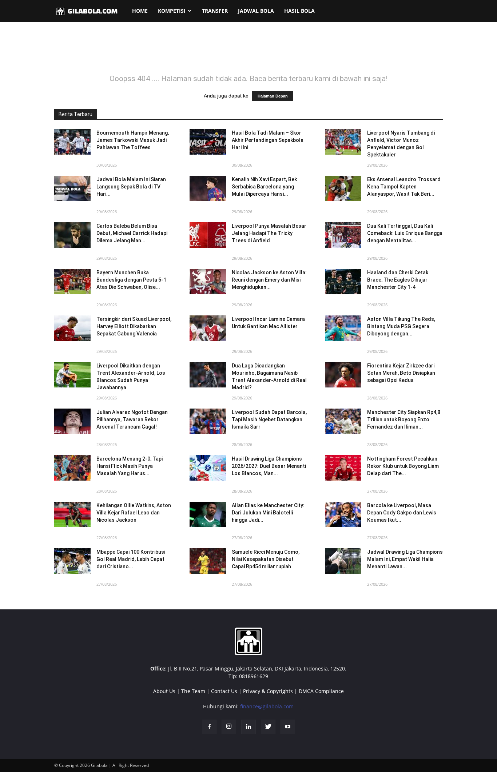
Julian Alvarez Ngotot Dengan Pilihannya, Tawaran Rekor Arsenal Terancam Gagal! (132, 419)
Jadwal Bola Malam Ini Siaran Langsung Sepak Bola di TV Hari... (131, 186)
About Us (164, 691)
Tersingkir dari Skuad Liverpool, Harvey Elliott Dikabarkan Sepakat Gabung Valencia (133, 326)
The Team (193, 691)
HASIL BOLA (299, 10)
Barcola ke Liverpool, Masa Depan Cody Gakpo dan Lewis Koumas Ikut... (401, 512)
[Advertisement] (248, 52)
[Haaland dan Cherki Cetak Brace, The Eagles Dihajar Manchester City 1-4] (343, 281)
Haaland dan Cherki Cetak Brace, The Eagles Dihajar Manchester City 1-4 (397, 280)
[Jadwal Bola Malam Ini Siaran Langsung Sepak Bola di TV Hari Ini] (72, 188)
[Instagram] (229, 727)
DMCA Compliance (321, 691)
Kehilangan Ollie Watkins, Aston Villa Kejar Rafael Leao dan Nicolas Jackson (133, 512)
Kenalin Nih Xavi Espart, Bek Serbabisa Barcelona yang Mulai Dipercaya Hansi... (264, 186)
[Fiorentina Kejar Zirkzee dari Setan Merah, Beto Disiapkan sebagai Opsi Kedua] (343, 374)
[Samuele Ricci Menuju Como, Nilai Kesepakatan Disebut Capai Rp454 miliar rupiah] (208, 561)
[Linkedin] (248, 727)
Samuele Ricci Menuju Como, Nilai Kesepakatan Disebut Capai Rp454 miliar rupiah (265, 559)
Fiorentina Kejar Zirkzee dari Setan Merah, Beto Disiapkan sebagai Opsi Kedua (401, 373)
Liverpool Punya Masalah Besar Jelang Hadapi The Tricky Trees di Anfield (269, 233)
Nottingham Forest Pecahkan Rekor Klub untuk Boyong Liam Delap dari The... (403, 466)
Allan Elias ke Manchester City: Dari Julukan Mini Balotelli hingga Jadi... (268, 512)
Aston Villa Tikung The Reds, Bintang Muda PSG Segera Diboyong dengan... (401, 326)
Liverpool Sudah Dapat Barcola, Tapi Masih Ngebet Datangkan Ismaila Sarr (269, 419)
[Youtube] (288, 727)
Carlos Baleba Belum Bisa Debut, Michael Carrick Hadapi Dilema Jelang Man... (131, 233)
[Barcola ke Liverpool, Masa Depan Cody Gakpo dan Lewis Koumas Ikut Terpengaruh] (343, 514)
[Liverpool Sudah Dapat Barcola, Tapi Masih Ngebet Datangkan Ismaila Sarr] (208, 421)
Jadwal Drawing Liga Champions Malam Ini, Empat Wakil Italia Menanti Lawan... (405, 559)
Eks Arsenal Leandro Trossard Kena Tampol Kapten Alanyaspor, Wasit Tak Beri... (404, 186)
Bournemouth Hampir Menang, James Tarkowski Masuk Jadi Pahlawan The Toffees (132, 140)
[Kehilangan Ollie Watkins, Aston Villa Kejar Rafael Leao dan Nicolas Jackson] (72, 514)
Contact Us (224, 691)
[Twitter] (268, 727)
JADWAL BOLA (256, 10)
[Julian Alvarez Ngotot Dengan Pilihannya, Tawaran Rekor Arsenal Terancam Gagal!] (72, 421)
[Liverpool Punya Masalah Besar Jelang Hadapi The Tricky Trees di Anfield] (208, 235)
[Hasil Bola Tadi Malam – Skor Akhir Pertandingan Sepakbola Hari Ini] (208, 142)
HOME (140, 10)
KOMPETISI (172, 10)
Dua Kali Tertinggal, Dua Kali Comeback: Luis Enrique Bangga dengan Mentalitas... (404, 233)
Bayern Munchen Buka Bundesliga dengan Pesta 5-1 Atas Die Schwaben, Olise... (131, 280)
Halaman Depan (273, 96)
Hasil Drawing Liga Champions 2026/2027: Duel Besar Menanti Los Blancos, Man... (269, 466)
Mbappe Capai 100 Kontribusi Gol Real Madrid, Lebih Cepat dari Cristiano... (130, 559)
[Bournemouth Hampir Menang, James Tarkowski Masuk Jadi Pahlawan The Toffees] (72, 142)
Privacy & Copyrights (268, 691)
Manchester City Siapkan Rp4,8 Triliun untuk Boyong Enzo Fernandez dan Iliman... (403, 419)
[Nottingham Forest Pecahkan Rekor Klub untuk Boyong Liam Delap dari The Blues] (343, 468)
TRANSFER (215, 10)
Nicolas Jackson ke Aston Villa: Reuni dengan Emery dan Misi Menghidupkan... (269, 280)
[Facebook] (209, 727)
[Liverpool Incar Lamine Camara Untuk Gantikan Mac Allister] (208, 328)
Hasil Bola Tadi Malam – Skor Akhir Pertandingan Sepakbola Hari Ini (267, 140)
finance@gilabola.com (267, 706)
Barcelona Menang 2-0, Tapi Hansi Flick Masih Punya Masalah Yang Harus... (129, 466)
